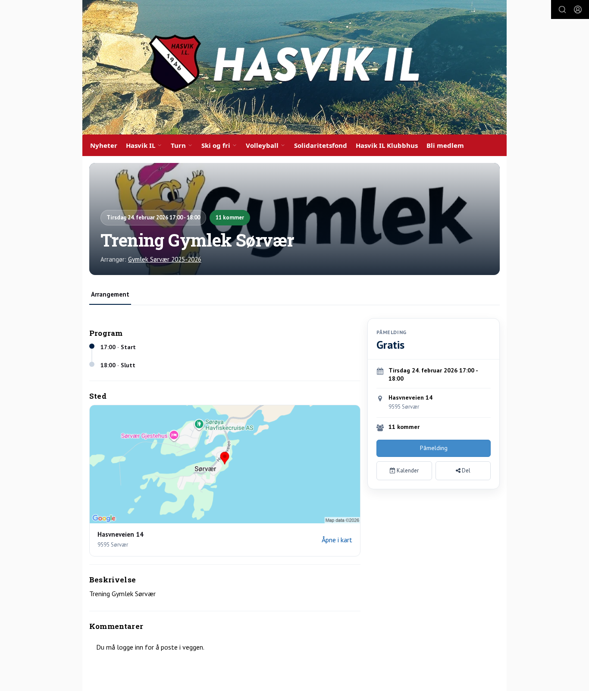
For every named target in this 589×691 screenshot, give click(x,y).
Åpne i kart (337, 539)
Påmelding (434, 448)
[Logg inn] (578, 9)
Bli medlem (445, 145)
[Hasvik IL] (294, 67)
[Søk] (562, 9)
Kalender (407, 470)
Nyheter (103, 145)
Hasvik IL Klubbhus (387, 145)
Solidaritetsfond (320, 145)
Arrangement (110, 294)
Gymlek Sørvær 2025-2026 (164, 259)
